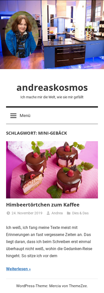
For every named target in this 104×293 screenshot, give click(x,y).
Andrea (57, 213)
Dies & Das (80, 213)
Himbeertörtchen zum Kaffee (43, 204)
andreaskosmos (52, 87)
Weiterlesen (17, 269)
